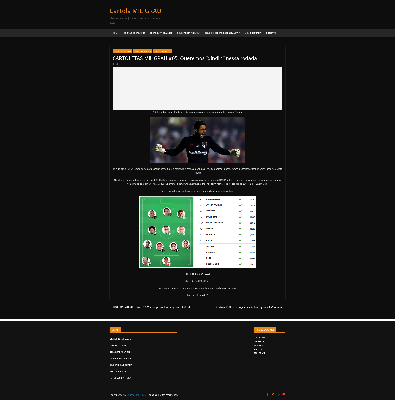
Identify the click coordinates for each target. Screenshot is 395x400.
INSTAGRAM (260, 337)
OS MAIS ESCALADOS (134, 32)
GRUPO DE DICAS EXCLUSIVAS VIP (222, 32)
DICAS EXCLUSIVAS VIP (121, 338)
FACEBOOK (259, 341)
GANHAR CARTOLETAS (143, 51)
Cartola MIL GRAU (135, 10)
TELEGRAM (259, 353)
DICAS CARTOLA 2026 (161, 32)
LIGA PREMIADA (253, 32)
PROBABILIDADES (119, 371)
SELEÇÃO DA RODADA (188, 32)
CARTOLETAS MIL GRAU (122, 51)
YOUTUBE (259, 349)
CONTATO (271, 32)
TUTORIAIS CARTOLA (120, 377)
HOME (115, 32)
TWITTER (258, 345)
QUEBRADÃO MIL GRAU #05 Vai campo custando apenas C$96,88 (151, 307)
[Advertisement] (197, 88)
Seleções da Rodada (163, 51)
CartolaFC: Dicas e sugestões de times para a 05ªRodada (249, 307)
